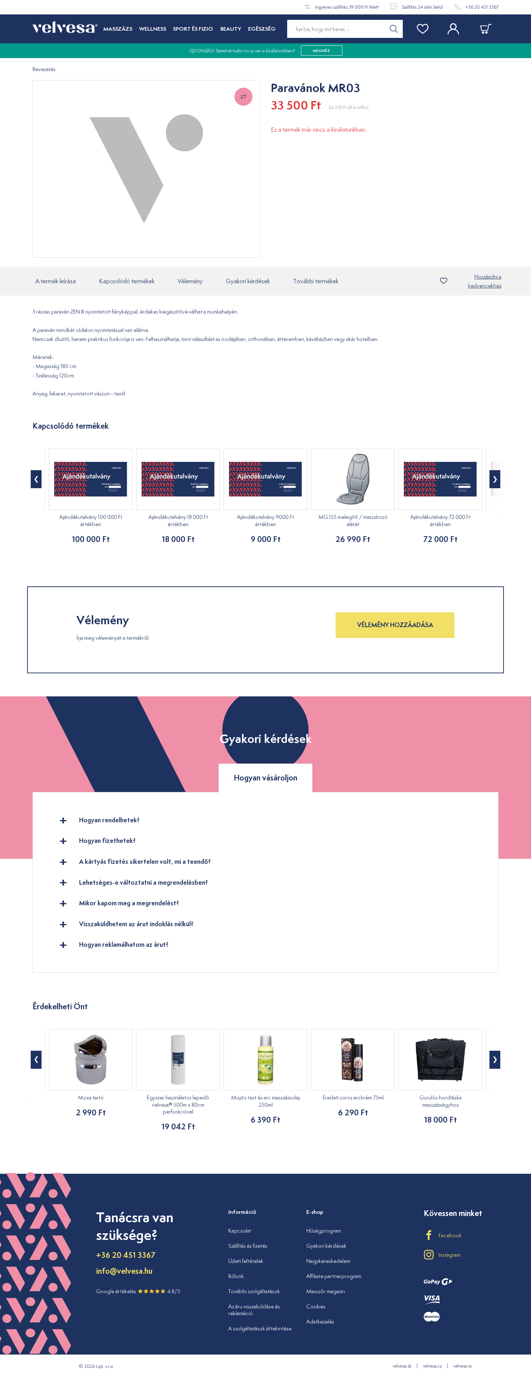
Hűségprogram (323, 1230)
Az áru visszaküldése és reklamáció (254, 1310)
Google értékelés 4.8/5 (138, 1291)
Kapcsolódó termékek (127, 281)
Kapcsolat (239, 1230)
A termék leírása (55, 281)
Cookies (315, 1306)
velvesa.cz (432, 1366)
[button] (36, 479)
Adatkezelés (320, 1321)
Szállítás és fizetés (247, 1245)
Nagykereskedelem (328, 1260)
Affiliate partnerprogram (333, 1276)
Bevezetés (44, 69)
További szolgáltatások (254, 1291)
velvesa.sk (402, 1366)
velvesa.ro (462, 1366)
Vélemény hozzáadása (395, 625)
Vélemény (190, 281)
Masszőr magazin (325, 1291)
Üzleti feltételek (245, 1260)
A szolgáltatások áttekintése (260, 1328)
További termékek (315, 281)
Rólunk (236, 1276)
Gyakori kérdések (248, 281)
